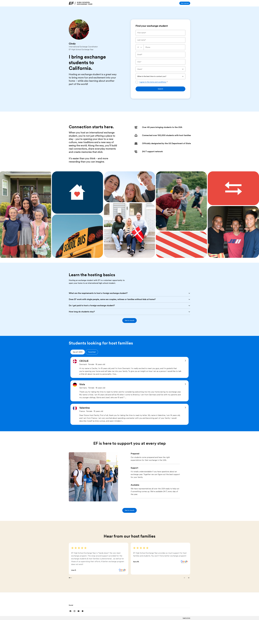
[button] (129, 320)
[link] (80, 3)
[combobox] (140, 47)
